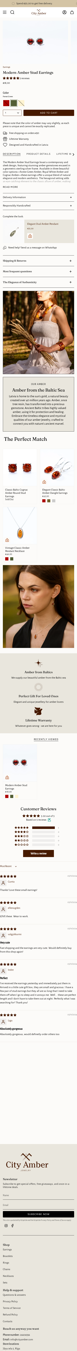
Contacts (7, 1321)
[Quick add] (44, 482)
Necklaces (8, 1276)
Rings (6, 1262)
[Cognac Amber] (43, 500)
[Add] (30, 236)
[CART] (72, 12)
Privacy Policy (46, 1220)
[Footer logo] (26, 1161)
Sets (5, 1282)
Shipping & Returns (14, 260)
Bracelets (8, 1256)
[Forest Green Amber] (48, 500)
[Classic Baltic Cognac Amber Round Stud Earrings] (20, 467)
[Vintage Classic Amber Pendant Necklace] (20, 525)
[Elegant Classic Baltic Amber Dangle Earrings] (57, 467)
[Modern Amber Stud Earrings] (20, 762)
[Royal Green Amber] (53, 500)
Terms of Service (61, 1220)
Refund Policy (10, 1314)
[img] (8, 876)
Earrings (6, 67)
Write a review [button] (39, 853)
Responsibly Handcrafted (16, 205)
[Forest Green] (11, 558)
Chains (6, 1269)
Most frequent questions (17, 271)
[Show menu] (4, 12)
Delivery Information (14, 197)
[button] (11, 78)
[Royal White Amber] (16, 796)
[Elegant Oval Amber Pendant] (13, 231)
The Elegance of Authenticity (20, 282)
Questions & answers (14, 1295)
